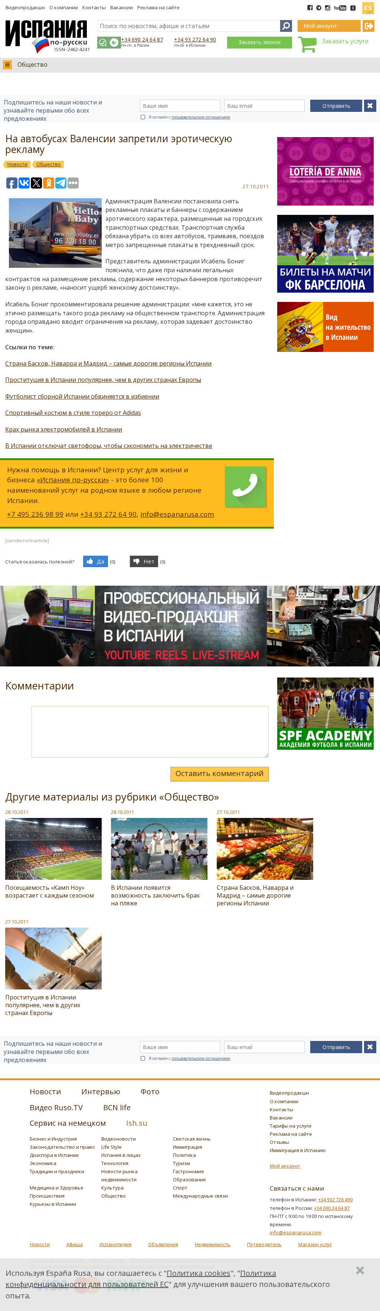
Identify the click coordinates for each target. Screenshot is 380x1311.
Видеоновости (118, 1138)
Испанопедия (115, 1244)
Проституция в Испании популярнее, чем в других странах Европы (103, 380)
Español (368, 5)
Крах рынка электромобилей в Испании (63, 429)
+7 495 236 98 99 (35, 514)
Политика (184, 1155)
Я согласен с (189, 117)
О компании (63, 7)
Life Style (111, 1147)
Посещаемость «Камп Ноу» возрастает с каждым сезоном (49, 891)
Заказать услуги (345, 41)
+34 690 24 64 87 (142, 39)
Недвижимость (212, 1244)
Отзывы (279, 1142)
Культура (112, 1187)
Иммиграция (187, 1147)
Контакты (94, 7)
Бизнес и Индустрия (53, 1138)
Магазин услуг (315, 1244)
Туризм (181, 1163)
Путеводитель (264, 1244)
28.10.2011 (16, 812)
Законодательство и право (62, 1147)
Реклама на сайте (158, 7)
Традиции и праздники (57, 1171)
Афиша (74, 1244)
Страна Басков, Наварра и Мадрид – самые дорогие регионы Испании (108, 363)
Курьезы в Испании (53, 1204)
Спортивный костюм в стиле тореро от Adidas (73, 413)
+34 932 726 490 (335, 1199)
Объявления (163, 1244)
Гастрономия (188, 1171)
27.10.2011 (228, 812)
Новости (40, 1244)
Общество (32, 64)
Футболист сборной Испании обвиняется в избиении (82, 396)
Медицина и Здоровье (56, 1187)
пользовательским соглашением (200, 117)
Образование (189, 1179)
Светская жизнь (192, 1138)
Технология (114, 1163)
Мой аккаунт (285, 1165)
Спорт (180, 1187)
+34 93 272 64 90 (195, 39)
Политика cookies (198, 1273)
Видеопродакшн (25, 7)
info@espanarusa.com (177, 514)
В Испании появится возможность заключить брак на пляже (155, 895)
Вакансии (121, 7)
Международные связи (200, 1195)
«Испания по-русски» (73, 479)
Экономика (43, 1163)
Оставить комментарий (219, 773)
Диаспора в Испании (54, 1155)
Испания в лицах (121, 1155)
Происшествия (47, 1195)
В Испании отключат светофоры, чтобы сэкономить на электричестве (108, 446)
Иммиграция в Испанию (298, 1150)
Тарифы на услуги (290, 1125)
